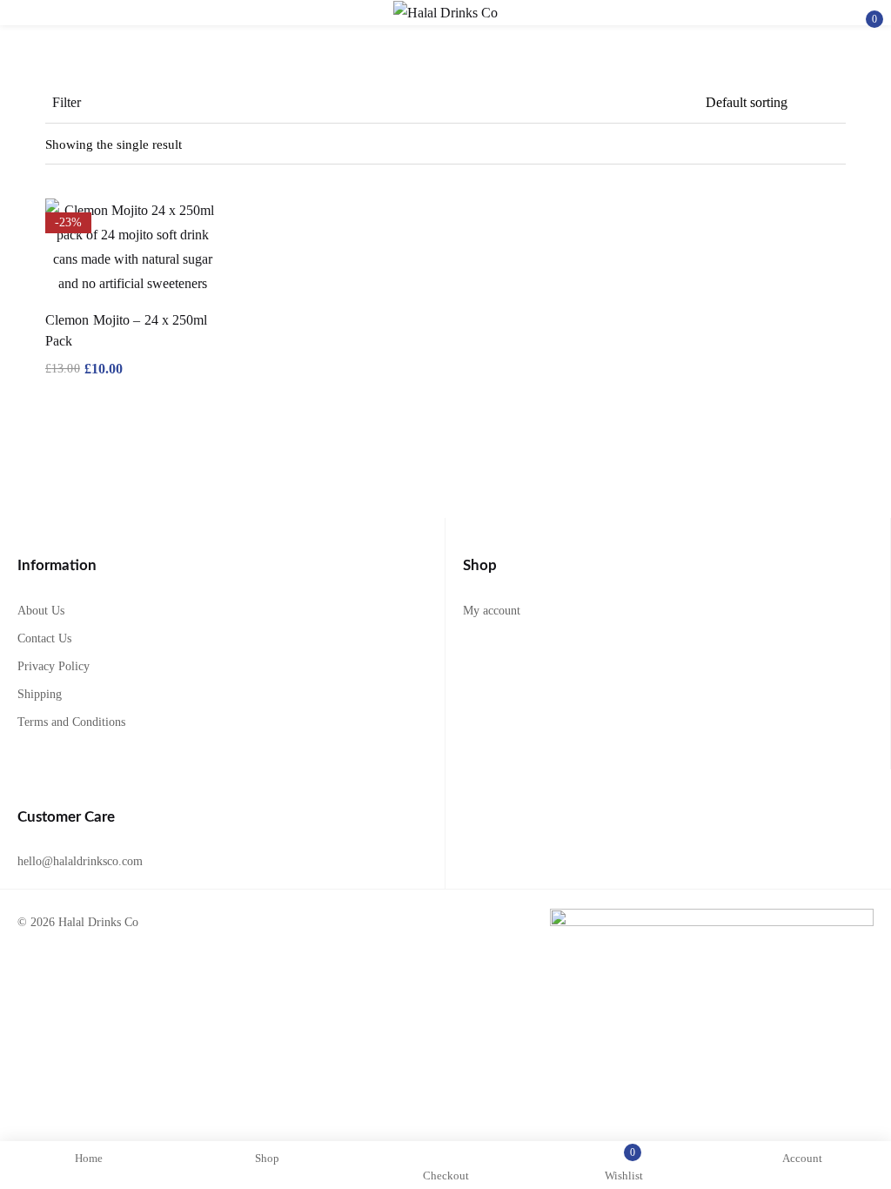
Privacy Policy (53, 666)
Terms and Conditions (71, 722)
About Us (40, 610)
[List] (802, 144)
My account (491, 610)
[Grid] (835, 144)
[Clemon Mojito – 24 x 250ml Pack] (132, 247)
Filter (66, 102)
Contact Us (44, 638)
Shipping (39, 694)
